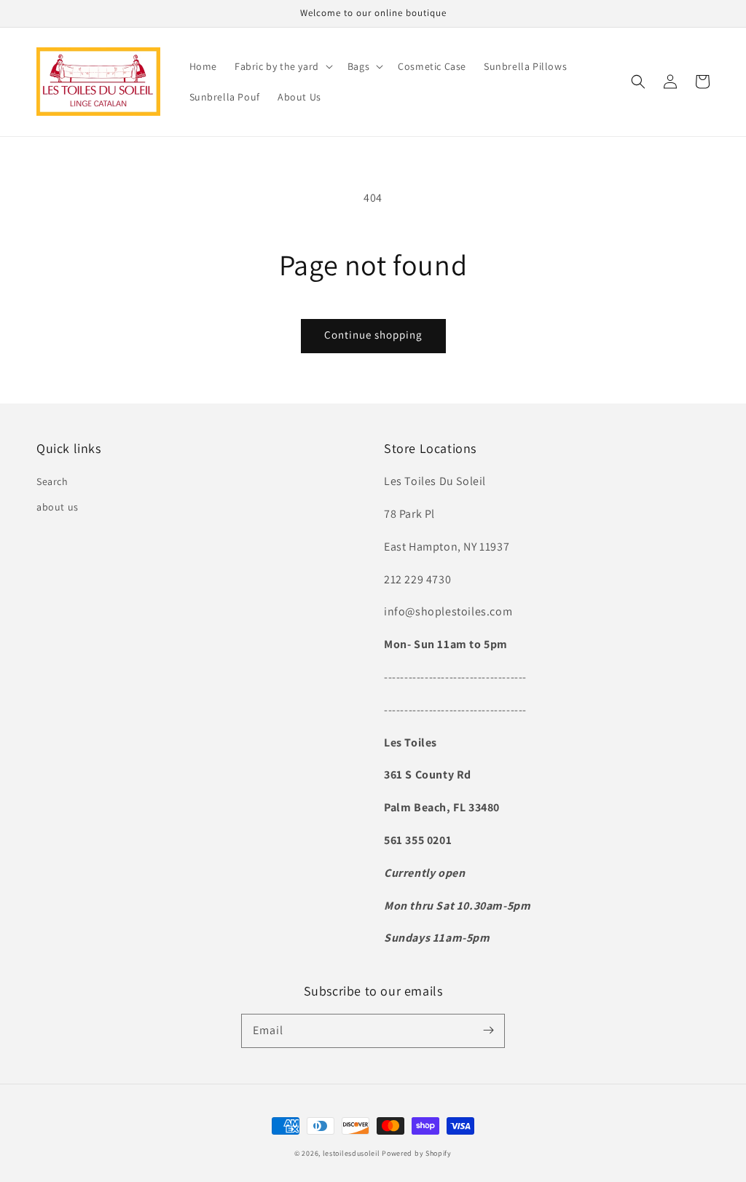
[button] (638, 82)
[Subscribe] (488, 1030)
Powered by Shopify (417, 1153)
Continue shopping (373, 335)
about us (57, 506)
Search (52, 481)
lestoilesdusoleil (351, 1153)
